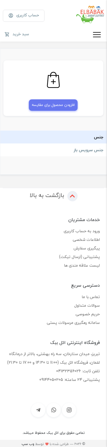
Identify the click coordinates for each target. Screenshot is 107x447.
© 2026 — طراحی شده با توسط (53, 444)
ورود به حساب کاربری (82, 231)
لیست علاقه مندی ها (82, 265)
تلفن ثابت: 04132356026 (78, 371)
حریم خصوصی (88, 314)
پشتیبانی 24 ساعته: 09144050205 (69, 379)
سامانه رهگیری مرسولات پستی (73, 322)
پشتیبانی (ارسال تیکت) (79, 256)
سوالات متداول (87, 305)
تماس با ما (91, 296)
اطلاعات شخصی (86, 239)
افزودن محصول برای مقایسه (53, 105)
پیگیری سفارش (87, 248)
